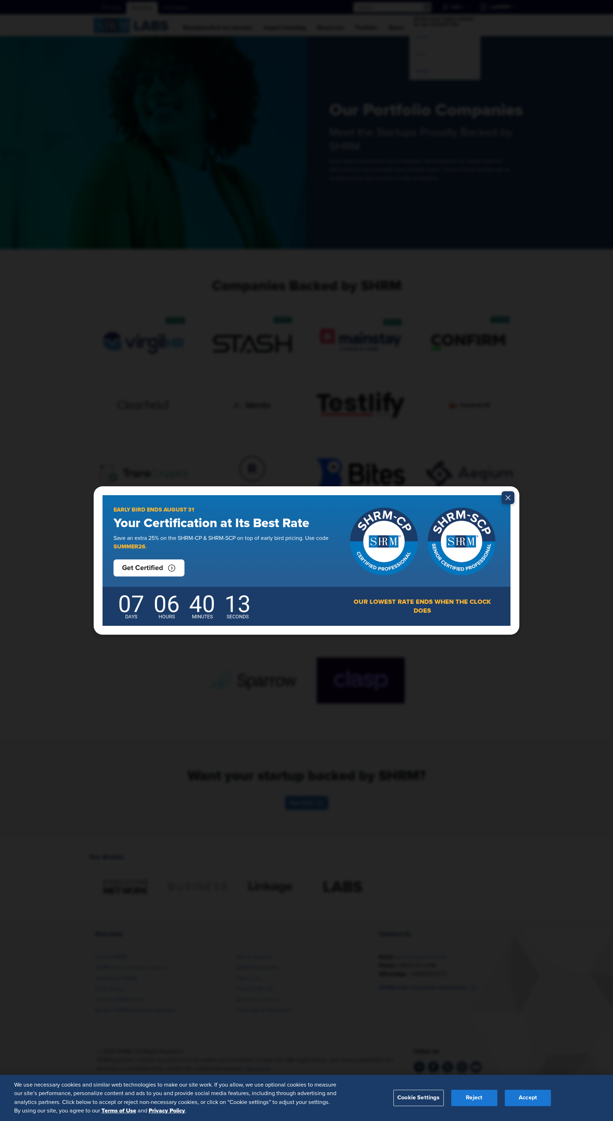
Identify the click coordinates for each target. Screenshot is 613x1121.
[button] (149, 567)
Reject (474, 1097)
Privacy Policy (167, 1110)
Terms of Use (118, 1110)
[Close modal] (508, 497)
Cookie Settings (418, 1097)
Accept (528, 1097)
